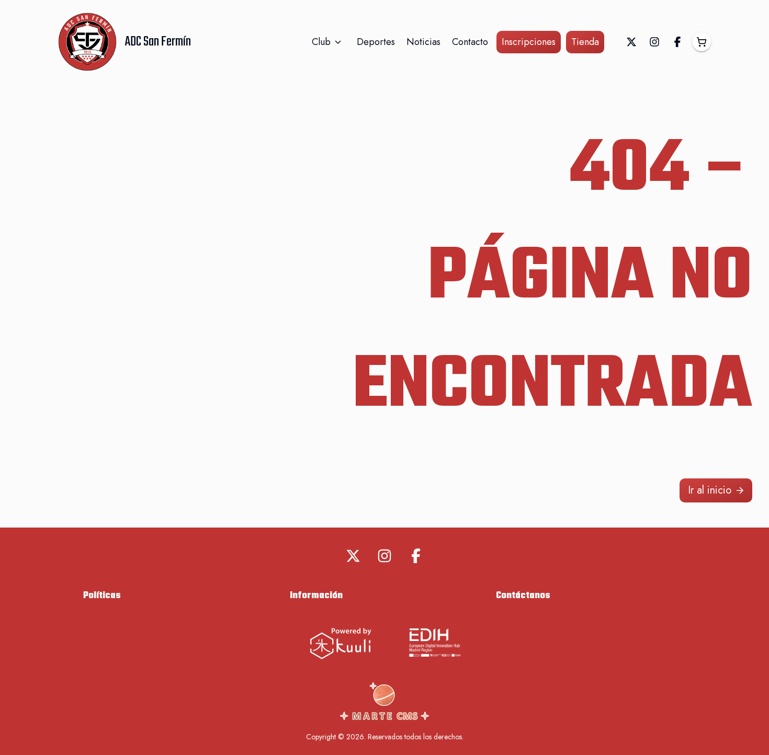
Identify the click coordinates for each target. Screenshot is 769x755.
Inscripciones (529, 42)
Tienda (585, 42)
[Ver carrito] (701, 41)
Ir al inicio (709, 490)
